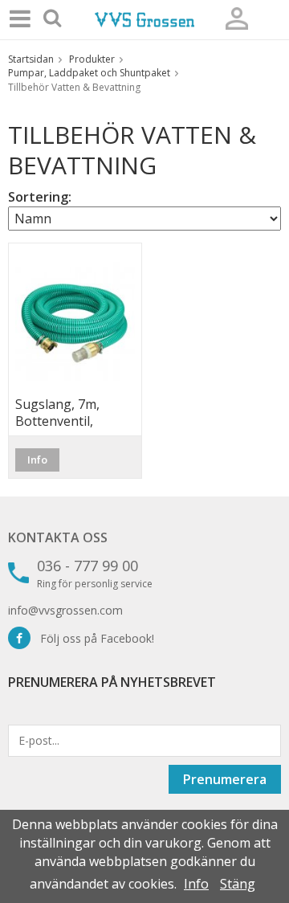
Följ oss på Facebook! (92, 638)
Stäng (237, 884)
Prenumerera (225, 779)
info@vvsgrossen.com (65, 610)
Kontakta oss (58, 537)
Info (37, 459)
